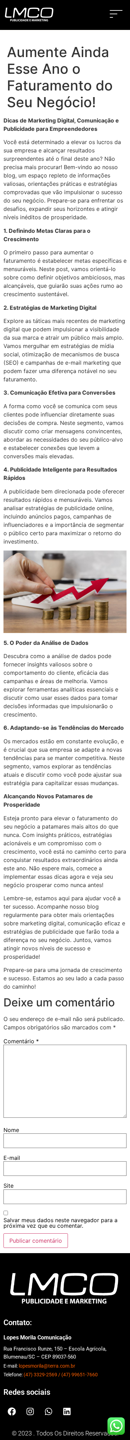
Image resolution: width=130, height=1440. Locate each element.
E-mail (11, 1158)
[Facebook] (11, 1411)
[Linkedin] (67, 1411)
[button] (116, 14)
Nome (11, 1130)
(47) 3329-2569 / (42, 1374)
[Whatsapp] (48, 1411)
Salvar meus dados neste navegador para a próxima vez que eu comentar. (60, 1222)
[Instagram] (30, 1411)
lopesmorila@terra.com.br (47, 1366)
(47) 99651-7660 (79, 1374)
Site (8, 1185)
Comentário (21, 1041)
